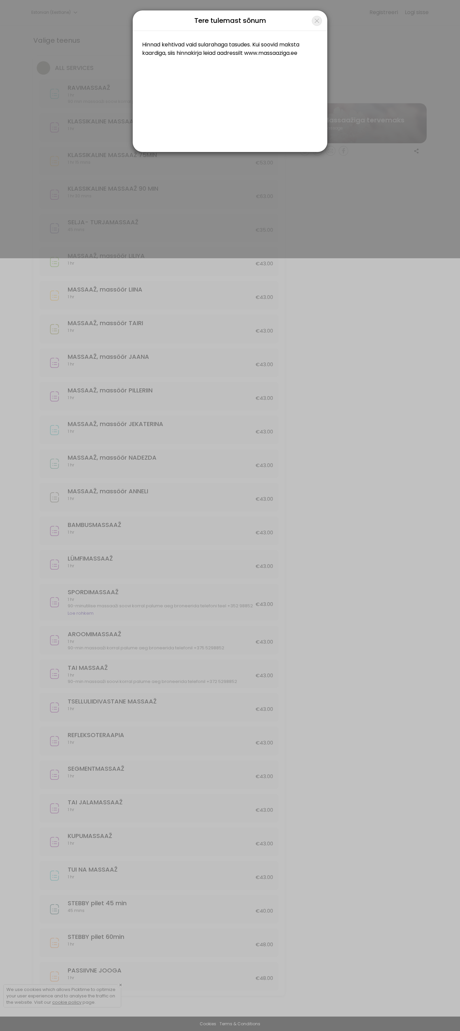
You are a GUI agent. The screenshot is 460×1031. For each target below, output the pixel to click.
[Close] (317, 21)
